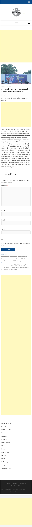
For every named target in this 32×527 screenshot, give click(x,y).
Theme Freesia (22, 489)
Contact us (12, 485)
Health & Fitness (6, 86)
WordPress (4, 491)
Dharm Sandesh (6, 423)
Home (3, 433)
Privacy (15, 483)
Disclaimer (8, 483)
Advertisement (23, 483)
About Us (20, 485)
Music (3, 446)
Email (3, 220)
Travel (3, 465)
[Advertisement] (16, 46)
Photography (5, 452)
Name (3, 210)
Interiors (4, 436)
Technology (4, 462)
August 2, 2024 (6, 95)
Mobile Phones (5, 442)
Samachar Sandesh (6, 489)
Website (3, 229)
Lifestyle (4, 439)
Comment (4, 185)
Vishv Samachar (6, 468)
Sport (3, 458)
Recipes (3, 455)
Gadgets (3, 426)
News (3, 449)
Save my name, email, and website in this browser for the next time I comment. (15, 245)
